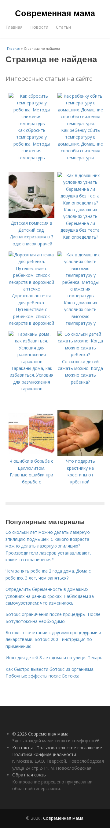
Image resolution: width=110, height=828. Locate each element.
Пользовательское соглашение (69, 747)
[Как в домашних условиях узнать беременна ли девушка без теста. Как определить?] (80, 203)
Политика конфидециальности (44, 754)
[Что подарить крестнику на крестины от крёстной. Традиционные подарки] (80, 454)
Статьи (63, 27)
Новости (39, 27)
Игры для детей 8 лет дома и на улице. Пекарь (54, 657)
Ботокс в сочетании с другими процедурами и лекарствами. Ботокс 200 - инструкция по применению (53, 639)
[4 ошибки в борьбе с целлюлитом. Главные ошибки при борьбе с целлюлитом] (31, 454)
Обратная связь (29, 775)
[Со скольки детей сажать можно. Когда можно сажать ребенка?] (80, 354)
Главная (14, 27)
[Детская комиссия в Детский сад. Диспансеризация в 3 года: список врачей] (31, 216)
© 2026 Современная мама (40, 734)
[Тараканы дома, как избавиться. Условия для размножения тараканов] (31, 361)
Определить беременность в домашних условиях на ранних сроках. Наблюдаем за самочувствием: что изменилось (50, 596)
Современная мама (55, 13)
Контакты (22, 747)
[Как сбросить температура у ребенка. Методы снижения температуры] (31, 123)
